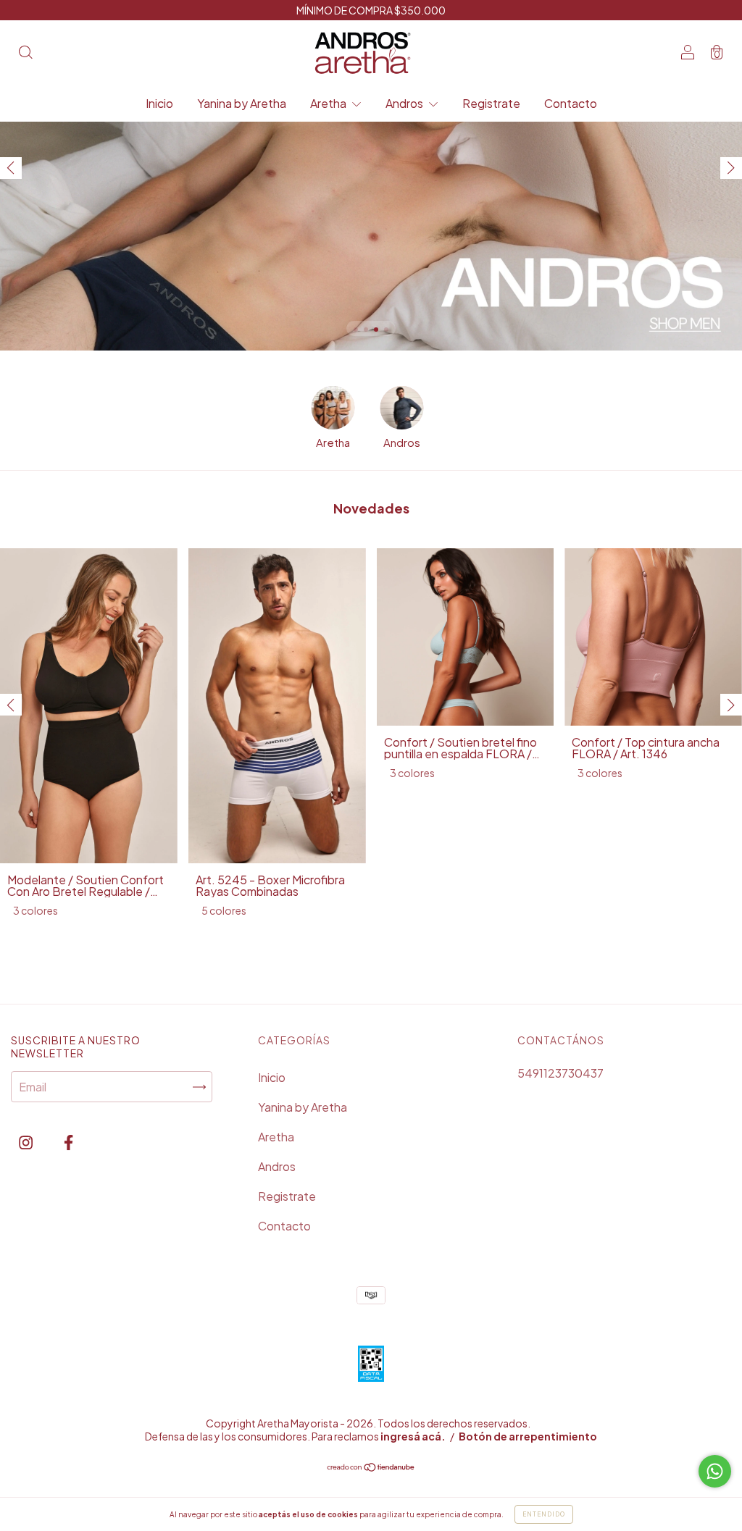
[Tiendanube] (371, 1467)
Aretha (329, 103)
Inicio (159, 103)
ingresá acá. (413, 1436)
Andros (405, 103)
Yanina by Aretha (241, 103)
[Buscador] (25, 53)
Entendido (543, 1514)
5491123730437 (560, 1073)
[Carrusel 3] (371, 175)
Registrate (491, 103)
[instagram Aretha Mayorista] (27, 1141)
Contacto (570, 103)
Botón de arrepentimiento (528, 1436)
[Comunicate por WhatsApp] (715, 1471)
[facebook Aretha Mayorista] (68, 1141)
